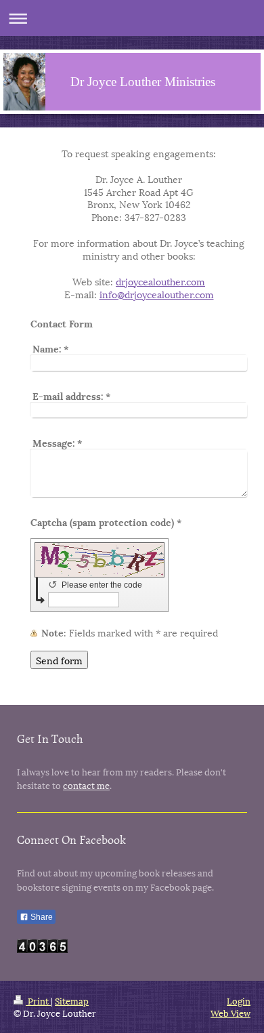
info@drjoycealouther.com (157, 294)
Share (40, 917)
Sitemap (72, 1000)
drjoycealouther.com (160, 281)
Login (238, 1000)
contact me (86, 785)
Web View (230, 1012)
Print (38, 1000)
